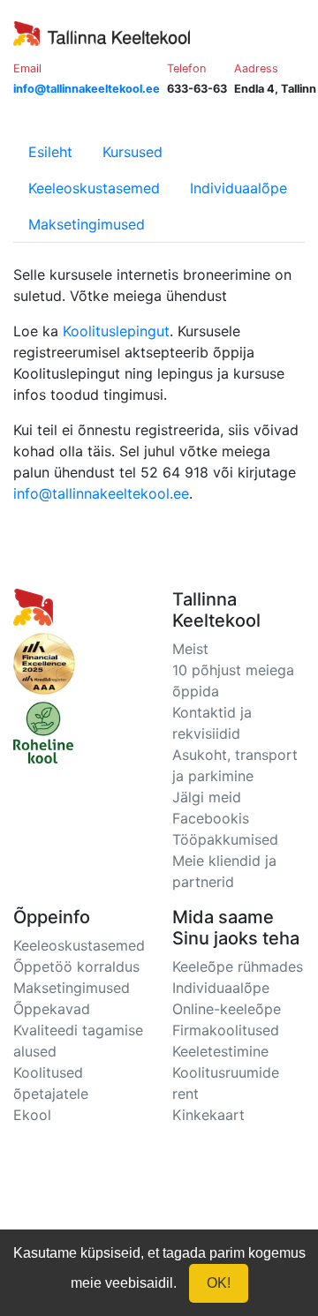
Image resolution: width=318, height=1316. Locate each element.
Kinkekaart (208, 1115)
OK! (219, 1282)
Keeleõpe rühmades (237, 966)
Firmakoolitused (225, 1030)
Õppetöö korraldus (76, 966)
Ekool (32, 1115)
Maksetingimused (86, 224)
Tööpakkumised (225, 839)
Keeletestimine (220, 1051)
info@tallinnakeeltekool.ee (101, 493)
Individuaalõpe (238, 188)
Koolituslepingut (116, 331)
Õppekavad (51, 1009)
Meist (190, 649)
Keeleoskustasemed (94, 188)
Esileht (50, 152)
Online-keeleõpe (226, 1009)
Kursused (132, 152)
